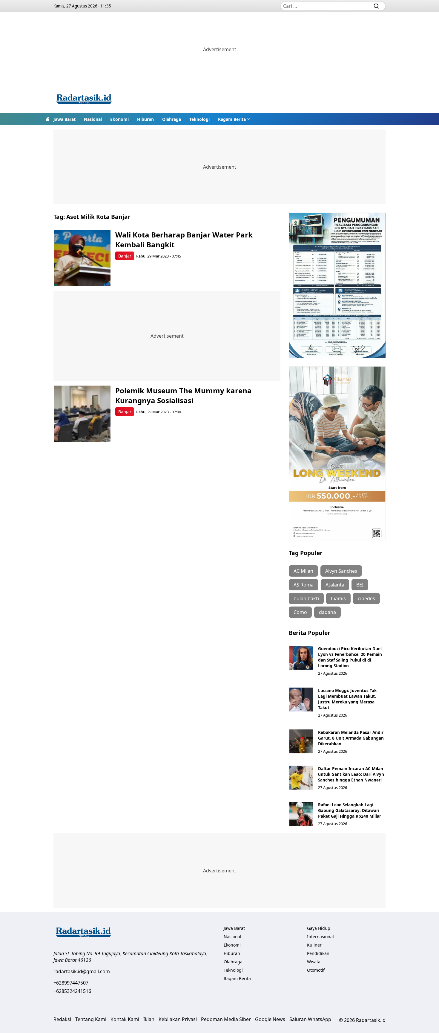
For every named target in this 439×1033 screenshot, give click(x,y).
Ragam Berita (232, 119)
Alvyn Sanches (341, 571)
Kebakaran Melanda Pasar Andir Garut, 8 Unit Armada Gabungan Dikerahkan (351, 737)
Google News (270, 1019)
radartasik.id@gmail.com (81, 971)
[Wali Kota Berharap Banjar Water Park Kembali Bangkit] (82, 258)
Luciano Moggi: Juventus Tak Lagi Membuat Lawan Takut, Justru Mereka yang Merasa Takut (347, 699)
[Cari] (376, 6)
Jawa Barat (64, 119)
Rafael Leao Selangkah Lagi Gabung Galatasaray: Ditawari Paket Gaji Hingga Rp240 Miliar (349, 810)
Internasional (320, 936)
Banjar (124, 256)
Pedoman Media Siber (226, 1019)
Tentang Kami (90, 1019)
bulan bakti (306, 598)
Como (300, 612)
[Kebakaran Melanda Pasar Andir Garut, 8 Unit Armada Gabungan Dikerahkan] (301, 741)
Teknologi (199, 119)
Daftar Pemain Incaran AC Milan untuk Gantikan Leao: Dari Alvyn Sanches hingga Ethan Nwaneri (351, 774)
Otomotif (316, 970)
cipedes (366, 598)
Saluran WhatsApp (310, 1019)
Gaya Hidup (318, 928)
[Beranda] (47, 119)
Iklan (148, 1019)
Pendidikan (318, 953)
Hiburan (145, 119)
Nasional (93, 119)
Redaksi (62, 1019)
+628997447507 (70, 982)
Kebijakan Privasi (178, 1019)
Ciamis (338, 598)
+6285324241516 (72, 991)
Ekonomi (119, 119)
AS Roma (304, 584)
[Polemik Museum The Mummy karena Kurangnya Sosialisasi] (82, 414)
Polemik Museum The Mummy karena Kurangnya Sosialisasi (183, 395)
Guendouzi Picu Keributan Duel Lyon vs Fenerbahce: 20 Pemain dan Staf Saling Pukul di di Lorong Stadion (350, 657)
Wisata (313, 962)
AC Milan (303, 571)
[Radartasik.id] (84, 100)
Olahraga (171, 119)
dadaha (327, 612)
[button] (234, 119)
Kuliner (314, 945)
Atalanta (335, 584)
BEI (359, 584)
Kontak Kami (124, 1019)
